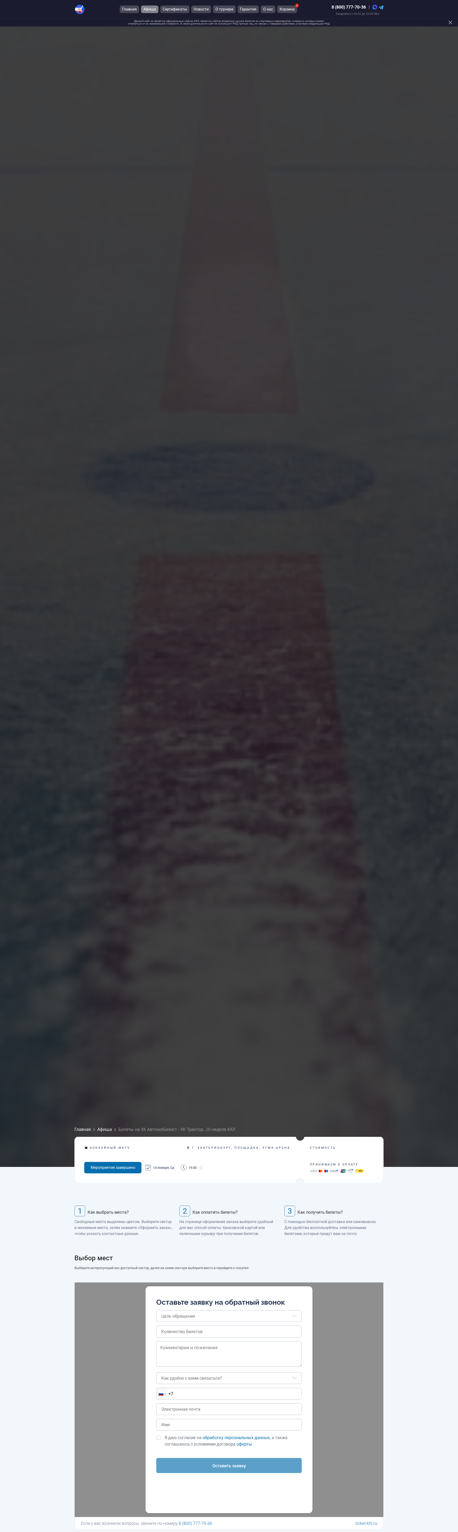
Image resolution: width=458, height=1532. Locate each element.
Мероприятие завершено (113, 1167)
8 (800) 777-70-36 (349, 7)
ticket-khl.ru (366, 1523)
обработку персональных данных (236, 1437)
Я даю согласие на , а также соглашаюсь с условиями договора (226, 1441)
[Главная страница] (79, 9)
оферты (244, 1444)
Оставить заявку (229, 1465)
